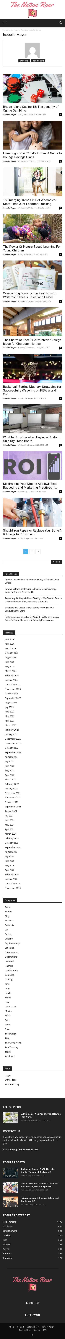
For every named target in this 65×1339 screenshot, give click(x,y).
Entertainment (12, 952)
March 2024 (10, 671)
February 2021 (12, 838)
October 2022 (11, 747)
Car (6, 929)
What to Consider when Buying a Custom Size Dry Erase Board (31, 439)
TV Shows (10, 1056)
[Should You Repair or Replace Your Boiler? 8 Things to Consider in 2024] (32, 512)
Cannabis (9, 925)
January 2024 (11, 680)
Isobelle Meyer (9, 114)
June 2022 (10, 765)
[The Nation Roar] (32, 9)
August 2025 (11, 657)
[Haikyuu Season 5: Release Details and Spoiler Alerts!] (10, 1202)
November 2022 (13, 743)
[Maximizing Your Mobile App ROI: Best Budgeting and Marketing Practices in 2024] (32, 465)
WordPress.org (12, 1084)
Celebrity (9, 938)
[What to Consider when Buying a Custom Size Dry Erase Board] (32, 418)
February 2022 (12, 784)
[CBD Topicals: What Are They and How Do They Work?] (10, 1117)
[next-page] (38, 551)
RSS (44, 1330)
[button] (5, 23)
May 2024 (10, 666)
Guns (7, 988)
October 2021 (11, 802)
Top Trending (11, 1047)
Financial (9, 965)
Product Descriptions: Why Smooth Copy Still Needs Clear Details (32, 581)
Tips (7, 1038)
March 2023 (10, 725)
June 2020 (10, 860)
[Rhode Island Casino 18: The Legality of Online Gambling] (32, 88)
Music (8, 1015)
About (11, 1327)
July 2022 (9, 761)
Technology (10, 1033)
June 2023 (10, 711)
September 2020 (13, 847)
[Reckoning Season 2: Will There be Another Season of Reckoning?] (10, 1173)
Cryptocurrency (12, 943)
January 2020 (11, 879)
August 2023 (11, 702)
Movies (8, 1011)
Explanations (11, 956)
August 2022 (11, 756)
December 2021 (13, 793)
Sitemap (36, 1330)
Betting (8, 911)
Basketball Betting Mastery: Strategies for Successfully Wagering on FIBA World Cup (32, 390)
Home (5, 30)
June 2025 (10, 661)
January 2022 (11, 788)
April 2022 (10, 775)
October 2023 (11, 693)
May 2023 (10, 716)
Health (8, 993)
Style (7, 1029)
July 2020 (9, 856)
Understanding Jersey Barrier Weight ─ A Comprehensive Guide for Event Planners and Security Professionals (32, 618)
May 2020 (10, 865)
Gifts (7, 983)
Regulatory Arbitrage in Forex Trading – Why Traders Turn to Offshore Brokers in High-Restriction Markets (33, 600)
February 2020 (12, 874)
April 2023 (10, 720)
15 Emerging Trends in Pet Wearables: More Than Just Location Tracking (29, 202)
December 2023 (13, 684)
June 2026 (10, 639)
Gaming (8, 979)
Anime (8, 907)
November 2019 (13, 888)
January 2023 (11, 734)
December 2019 (13, 883)
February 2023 (12, 729)
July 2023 (9, 707)
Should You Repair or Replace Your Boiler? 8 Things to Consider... (32, 532)
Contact (20, 1327)
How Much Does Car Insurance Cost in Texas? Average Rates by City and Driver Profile (31, 590)
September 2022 (13, 752)
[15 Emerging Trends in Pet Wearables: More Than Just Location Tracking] (32, 181)
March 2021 (10, 833)
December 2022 (13, 738)
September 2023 (13, 698)
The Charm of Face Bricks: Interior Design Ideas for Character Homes (32, 342)
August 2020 (11, 851)
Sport (7, 1024)
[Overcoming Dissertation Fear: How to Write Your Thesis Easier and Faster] (32, 275)
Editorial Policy (33, 1327)
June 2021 (10, 820)
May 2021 (10, 824)
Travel (8, 1051)
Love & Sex (10, 1006)
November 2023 (13, 689)
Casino (8, 934)
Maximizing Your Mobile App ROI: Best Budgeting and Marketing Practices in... (30, 485)
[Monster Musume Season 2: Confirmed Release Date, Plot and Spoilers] (10, 1187)
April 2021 (10, 829)
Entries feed (10, 1079)
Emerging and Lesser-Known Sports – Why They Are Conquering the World (30, 609)
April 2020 (10, 869)
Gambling (9, 974)
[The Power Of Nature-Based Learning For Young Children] (32, 228)
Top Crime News (13, 1042)
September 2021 (13, 806)
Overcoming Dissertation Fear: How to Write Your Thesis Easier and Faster (29, 295)
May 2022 (10, 770)
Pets (7, 1020)
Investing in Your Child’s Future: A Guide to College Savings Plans (32, 155)
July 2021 (9, 815)
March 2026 (10, 648)
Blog (7, 916)
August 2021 (11, 811)
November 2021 (13, 797)
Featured (9, 961)
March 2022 (10, 779)
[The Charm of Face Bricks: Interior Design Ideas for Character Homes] (32, 321)
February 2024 (12, 675)
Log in (8, 1075)
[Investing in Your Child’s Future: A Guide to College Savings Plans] (32, 135)
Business (9, 920)
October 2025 (11, 652)
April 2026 (10, 643)
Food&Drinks (11, 970)
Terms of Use (25, 1330)
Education (10, 947)
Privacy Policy (48, 1327)
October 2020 (11, 842)
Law (7, 1002)
